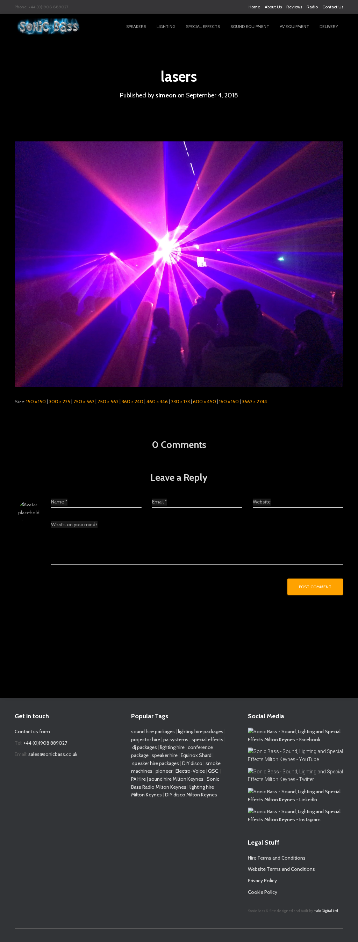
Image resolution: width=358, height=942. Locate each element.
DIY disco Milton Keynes (191, 795)
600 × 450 (204, 401)
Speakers (136, 26)
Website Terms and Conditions (281, 869)
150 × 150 (36, 401)
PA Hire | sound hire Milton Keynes (167, 779)
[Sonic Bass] (48, 26)
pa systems (175, 739)
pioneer (164, 771)
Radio (312, 6)
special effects (207, 739)
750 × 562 (83, 401)
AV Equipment (294, 26)
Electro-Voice (190, 771)
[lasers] (179, 264)
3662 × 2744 (254, 401)
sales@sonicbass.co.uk (52, 754)
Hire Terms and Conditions (277, 858)
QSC (213, 771)
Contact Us (332, 6)
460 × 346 (157, 401)
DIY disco (192, 763)
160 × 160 (229, 401)
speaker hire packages (155, 763)
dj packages (144, 747)
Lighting (166, 26)
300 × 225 (59, 401)
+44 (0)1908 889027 (45, 743)
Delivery (329, 26)
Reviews (294, 6)
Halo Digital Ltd (326, 910)
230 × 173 (180, 401)
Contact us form (32, 731)
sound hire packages (153, 731)
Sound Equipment (249, 26)
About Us (273, 6)
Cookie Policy (262, 892)
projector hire (145, 739)
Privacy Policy (262, 880)
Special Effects (203, 26)
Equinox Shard (196, 755)
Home (254, 6)
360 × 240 (132, 401)
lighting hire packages (200, 731)
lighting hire (172, 747)
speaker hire (165, 755)
